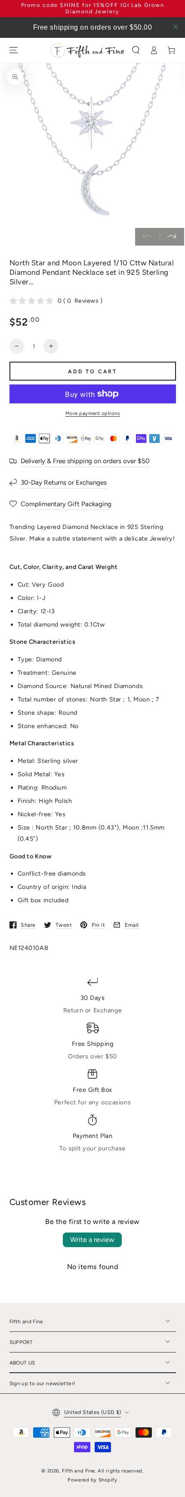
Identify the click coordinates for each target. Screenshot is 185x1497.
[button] (136, 50)
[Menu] (13, 50)
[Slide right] (172, 237)
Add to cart (92, 371)
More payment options (92, 413)
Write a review (92, 1240)
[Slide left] (147, 237)
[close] (175, 26)
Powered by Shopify (92, 1480)
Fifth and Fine (78, 1471)
